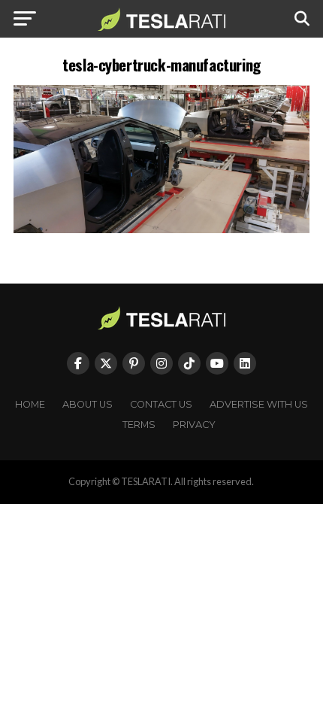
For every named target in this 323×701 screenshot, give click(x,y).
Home (30, 404)
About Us (87, 404)
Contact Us (161, 404)
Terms (138, 424)
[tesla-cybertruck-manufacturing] (161, 229)
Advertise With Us (259, 404)
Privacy (194, 424)
